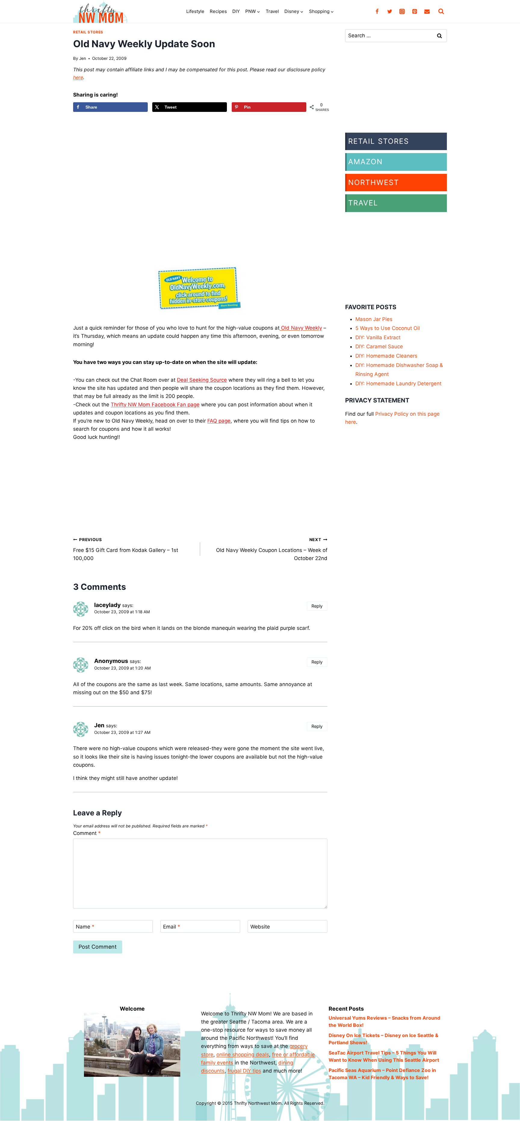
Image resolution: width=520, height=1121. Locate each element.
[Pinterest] (414, 11)
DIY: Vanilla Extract (378, 337)
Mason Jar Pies (373, 319)
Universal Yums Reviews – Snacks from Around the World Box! (384, 1021)
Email (171, 927)
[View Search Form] (441, 11)
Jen (82, 58)
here (78, 77)
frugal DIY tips (244, 1071)
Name (85, 927)
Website (260, 927)
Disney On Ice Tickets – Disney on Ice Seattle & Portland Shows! (383, 1039)
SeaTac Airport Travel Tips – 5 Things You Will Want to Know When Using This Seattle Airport (384, 1056)
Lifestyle (195, 11)
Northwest (373, 182)
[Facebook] (377, 11)
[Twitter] (389, 11)
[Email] (427, 11)
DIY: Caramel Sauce (379, 346)
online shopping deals (242, 1055)
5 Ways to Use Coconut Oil (387, 328)
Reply (317, 605)
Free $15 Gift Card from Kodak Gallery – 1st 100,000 (125, 549)
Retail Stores (88, 32)
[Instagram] (402, 11)
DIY (236, 11)
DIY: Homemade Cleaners (386, 356)
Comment (87, 833)
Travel (272, 11)
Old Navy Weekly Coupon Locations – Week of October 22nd (271, 549)
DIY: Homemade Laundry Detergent (398, 383)
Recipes (218, 11)
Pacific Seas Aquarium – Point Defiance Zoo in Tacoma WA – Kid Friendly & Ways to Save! (382, 1073)
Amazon (365, 161)
